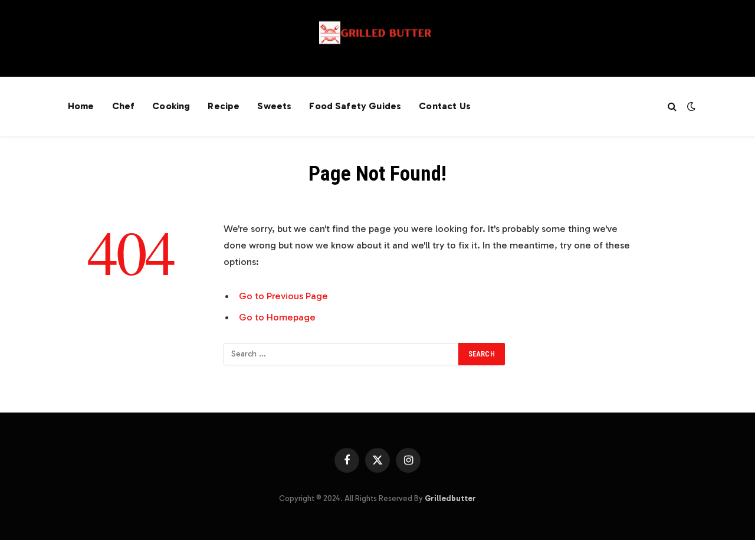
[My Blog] (377, 38)
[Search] (672, 106)
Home (81, 106)
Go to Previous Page (283, 296)
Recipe (223, 106)
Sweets (274, 106)
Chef (123, 106)
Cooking (171, 106)
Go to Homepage (277, 317)
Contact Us (445, 106)
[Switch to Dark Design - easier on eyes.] (690, 107)
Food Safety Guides (355, 106)
